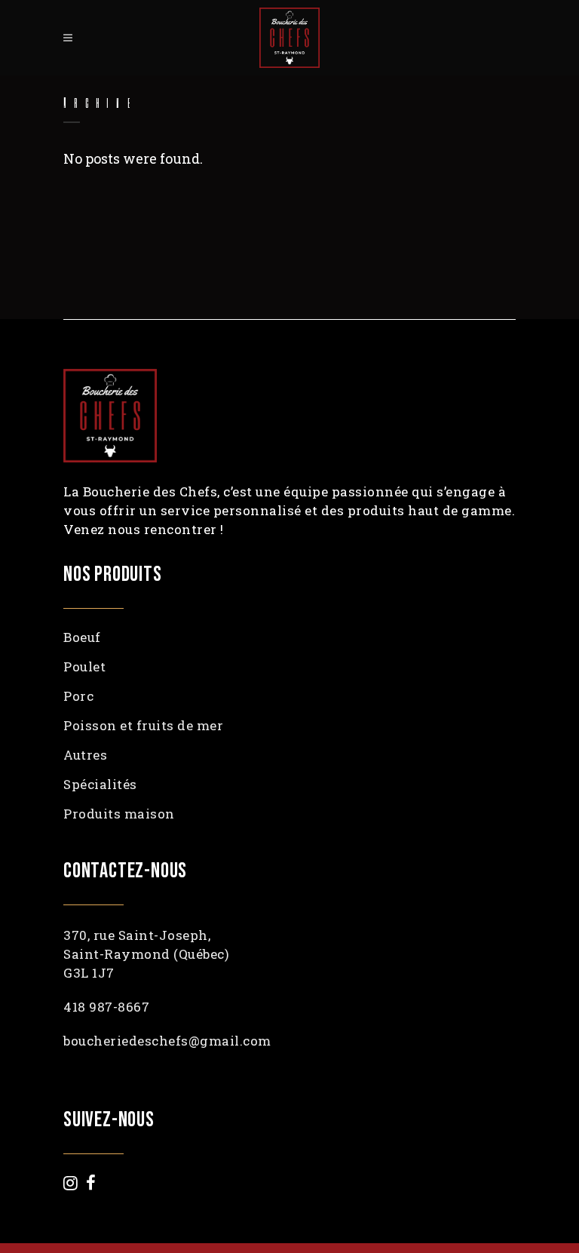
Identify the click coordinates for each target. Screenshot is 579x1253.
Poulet (84, 667)
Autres (85, 755)
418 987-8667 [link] (106, 1006)
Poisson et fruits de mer (143, 725)
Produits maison (119, 814)
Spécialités (100, 784)
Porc (78, 696)
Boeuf (82, 637)
